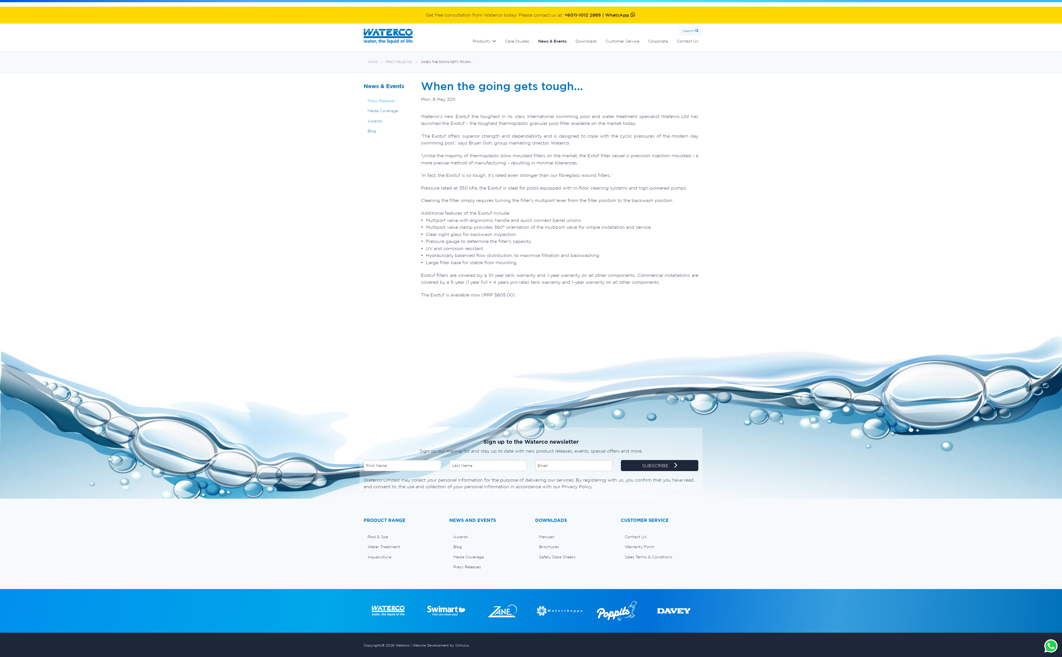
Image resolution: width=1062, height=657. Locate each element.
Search (688, 31)
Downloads (586, 41)
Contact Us (687, 41)
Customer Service (622, 41)
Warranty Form (639, 547)
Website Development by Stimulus (441, 645)
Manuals (547, 537)
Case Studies (517, 41)
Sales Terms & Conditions (648, 557)
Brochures (549, 547)
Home (372, 62)
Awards (375, 121)
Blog (372, 131)
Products (481, 41)
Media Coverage (383, 111)
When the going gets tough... (447, 62)
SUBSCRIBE (656, 465)
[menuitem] (402, 537)
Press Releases (399, 62)
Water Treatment (384, 547)
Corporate (658, 41)
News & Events (552, 41)
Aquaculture (379, 557)
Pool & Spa (378, 537)
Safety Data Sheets (557, 557)
